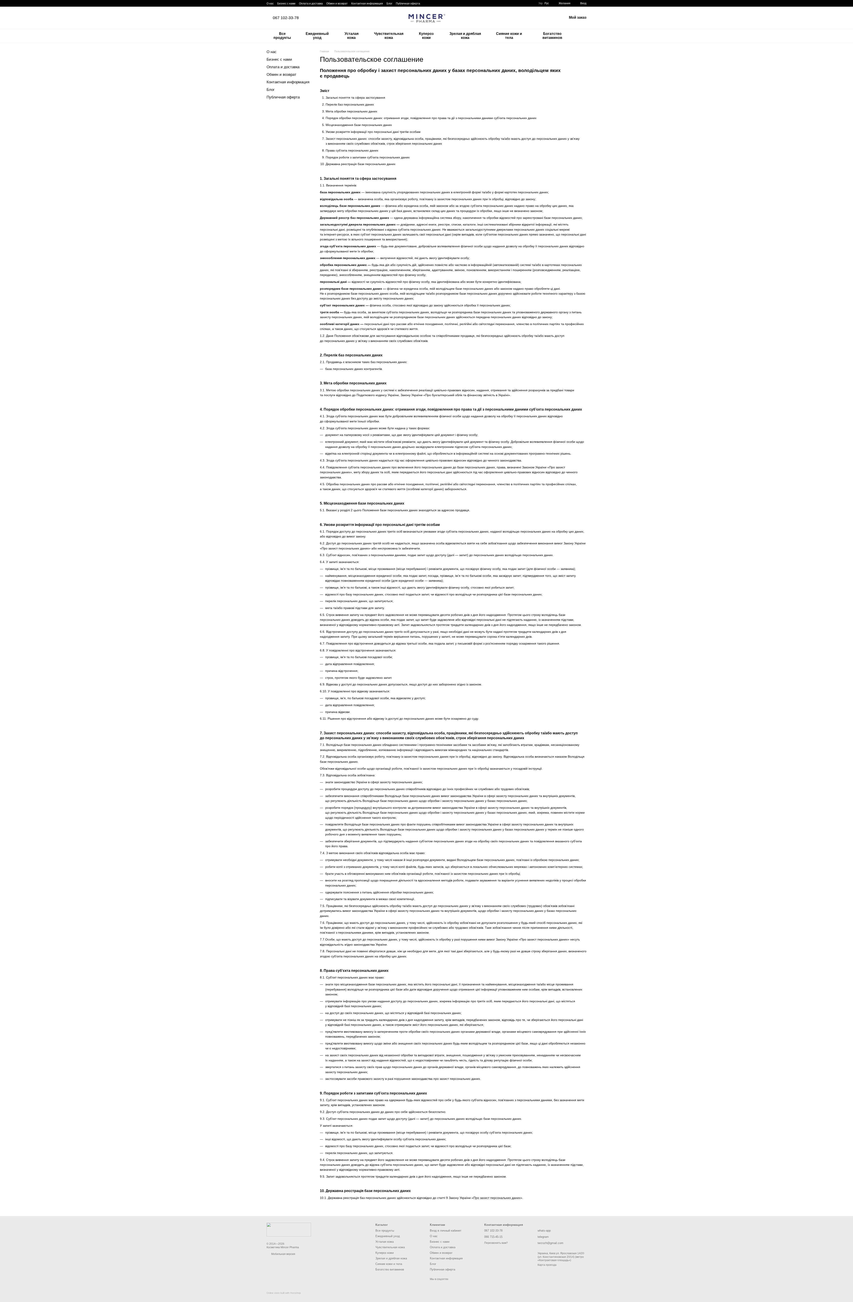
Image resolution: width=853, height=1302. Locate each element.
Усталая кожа (352, 36)
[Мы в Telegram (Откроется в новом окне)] (442, 3)
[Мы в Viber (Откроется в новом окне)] (447, 3)
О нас (270, 3)
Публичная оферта (408, 3)
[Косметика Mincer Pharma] (289, 1229)
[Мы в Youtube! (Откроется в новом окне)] (431, 3)
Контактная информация (367, 3)
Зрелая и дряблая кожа (465, 36)
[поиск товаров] (582, 35)
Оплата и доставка (311, 3)
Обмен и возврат (337, 3)
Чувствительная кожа (388, 36)
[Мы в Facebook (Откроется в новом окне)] (426, 3)
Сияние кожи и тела (509, 36)
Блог (389, 3)
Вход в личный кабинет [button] (445, 1230)
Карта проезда (547, 1264)
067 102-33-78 (286, 18)
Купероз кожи (426, 36)
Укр (540, 3)
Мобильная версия (283, 1254)
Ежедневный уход (317, 36)
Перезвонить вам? (496, 1242)
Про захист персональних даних (496, 1198)
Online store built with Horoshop (284, 1293)
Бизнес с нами (286, 3)
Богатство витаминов (552, 36)
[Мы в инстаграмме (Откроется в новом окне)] (437, 3)
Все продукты (282, 36)
